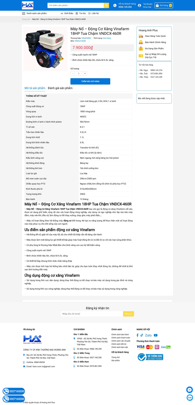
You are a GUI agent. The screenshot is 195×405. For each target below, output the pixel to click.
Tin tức (82, 13)
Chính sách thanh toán (120, 338)
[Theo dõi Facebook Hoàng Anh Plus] (137, 335)
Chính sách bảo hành (120, 334)
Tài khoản (147, 4)
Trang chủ (115, 357)
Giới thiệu (68, 13)
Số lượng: (74, 68)
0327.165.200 (95, 357)
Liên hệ (95, 13)
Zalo (148, 335)
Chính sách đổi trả (118, 344)
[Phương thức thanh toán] (154, 347)
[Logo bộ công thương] (150, 357)
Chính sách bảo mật (119, 347)
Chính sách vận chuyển (120, 341)
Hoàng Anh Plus (48, 402)
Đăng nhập (147, 7)
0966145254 (39, 362)
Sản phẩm (115, 360)
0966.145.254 (125, 7)
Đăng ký (128, 314)
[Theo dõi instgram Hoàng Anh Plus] (155, 335)
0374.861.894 (95, 366)
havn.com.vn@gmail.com (44, 366)
